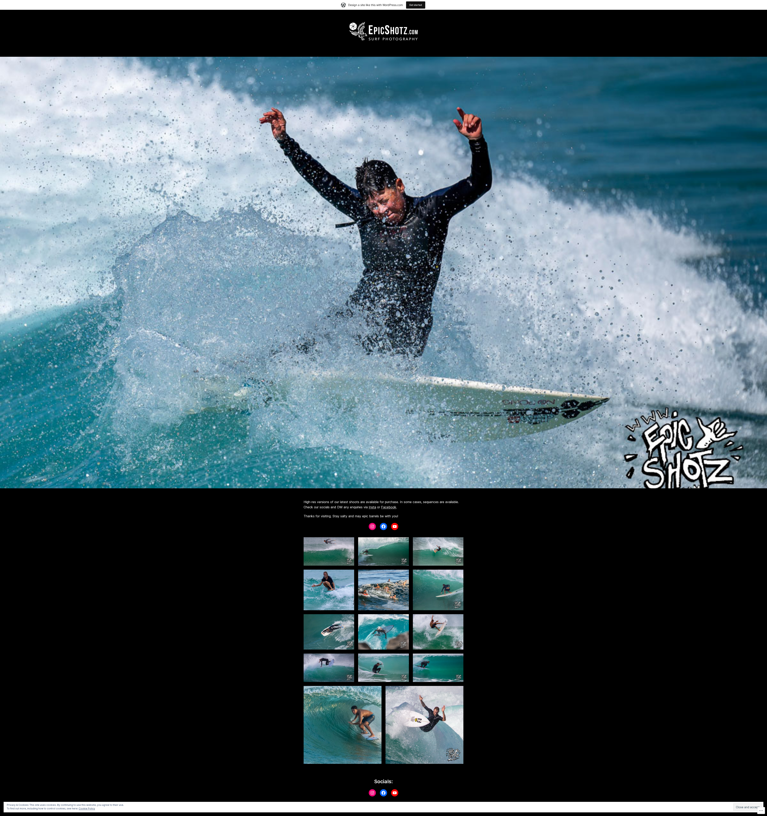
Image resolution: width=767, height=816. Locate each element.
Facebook (388, 507)
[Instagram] (372, 526)
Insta (372, 507)
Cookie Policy (87, 808)
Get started (415, 4)
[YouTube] (394, 526)
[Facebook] (383, 526)
